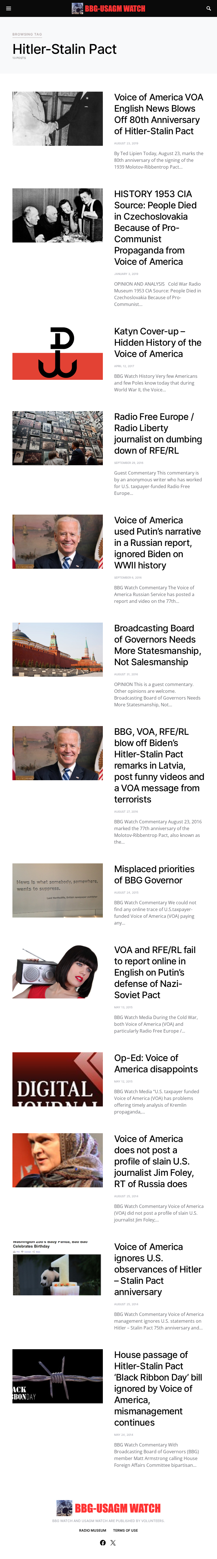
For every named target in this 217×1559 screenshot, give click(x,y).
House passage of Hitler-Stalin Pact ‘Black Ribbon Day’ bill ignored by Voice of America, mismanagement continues (158, 1388)
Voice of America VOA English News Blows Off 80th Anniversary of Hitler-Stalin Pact (158, 114)
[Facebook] (103, 1542)
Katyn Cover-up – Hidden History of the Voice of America (157, 342)
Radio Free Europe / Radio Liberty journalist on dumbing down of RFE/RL (158, 433)
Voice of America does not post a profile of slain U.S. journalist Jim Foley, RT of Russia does (154, 1161)
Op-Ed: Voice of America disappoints (156, 1063)
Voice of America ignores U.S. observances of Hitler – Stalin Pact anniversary (157, 1269)
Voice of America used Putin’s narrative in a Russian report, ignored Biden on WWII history (157, 543)
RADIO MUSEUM (92, 1530)
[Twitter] (113, 1542)
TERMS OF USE (125, 1530)
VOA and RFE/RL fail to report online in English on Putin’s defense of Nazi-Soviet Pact (155, 972)
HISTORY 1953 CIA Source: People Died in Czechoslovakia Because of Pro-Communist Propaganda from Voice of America (155, 227)
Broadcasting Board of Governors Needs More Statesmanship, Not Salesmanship (157, 645)
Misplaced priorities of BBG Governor (154, 874)
